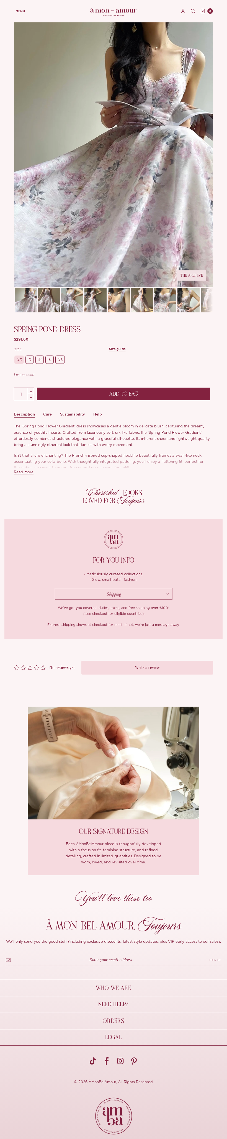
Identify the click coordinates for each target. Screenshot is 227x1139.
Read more (23, 472)
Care (47, 414)
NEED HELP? (113, 1004)
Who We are (113, 988)
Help (97, 414)
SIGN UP (215, 960)
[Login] (183, 11)
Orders (113, 1021)
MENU (20, 11)
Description (24, 414)
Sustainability (72, 414)
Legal (113, 1037)
